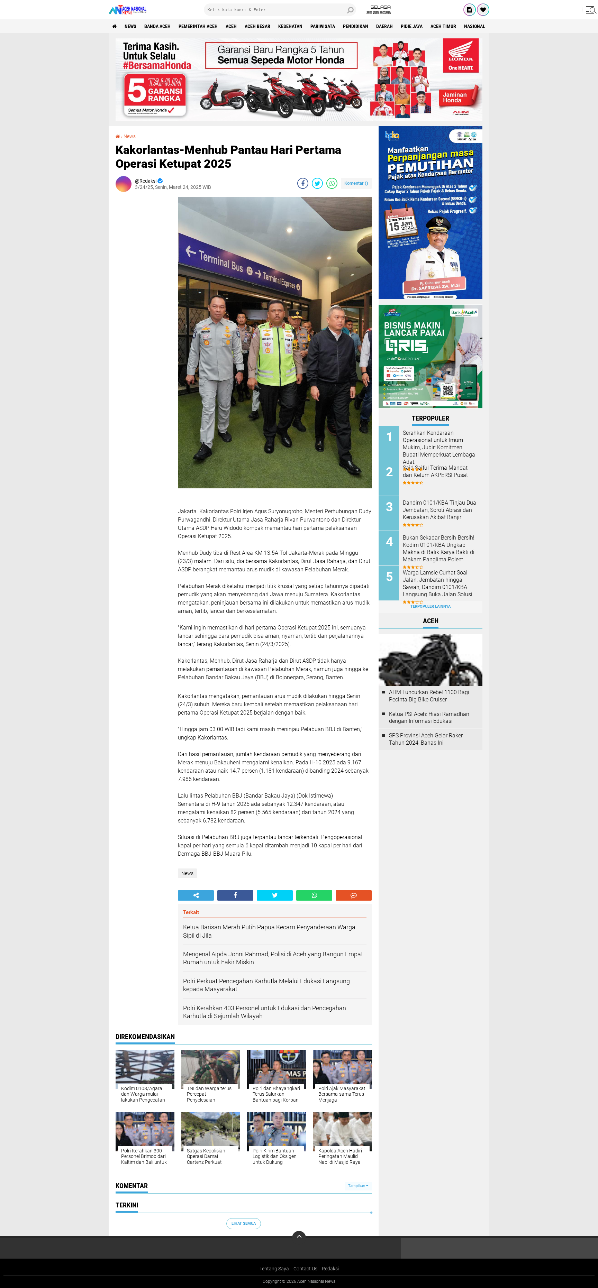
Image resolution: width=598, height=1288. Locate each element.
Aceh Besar (257, 26)
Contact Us (305, 1268)
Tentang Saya (274, 1268)
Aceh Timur (443, 26)
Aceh (231, 26)
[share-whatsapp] (331, 183)
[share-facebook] (302, 183)
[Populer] (483, 9)
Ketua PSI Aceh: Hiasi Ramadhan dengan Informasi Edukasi (429, 718)
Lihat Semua (244, 1223)
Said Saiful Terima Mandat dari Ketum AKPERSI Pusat (435, 471)
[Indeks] (469, 9)
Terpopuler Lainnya (430, 606)
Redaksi (330, 1268)
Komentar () (356, 183)
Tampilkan (357, 1186)
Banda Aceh (157, 26)
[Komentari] (354, 895)
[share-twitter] (317, 183)
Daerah (384, 26)
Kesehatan (290, 26)
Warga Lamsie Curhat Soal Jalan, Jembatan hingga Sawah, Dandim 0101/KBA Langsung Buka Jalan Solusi (437, 583)
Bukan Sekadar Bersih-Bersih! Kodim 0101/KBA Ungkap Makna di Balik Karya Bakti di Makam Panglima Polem (438, 548)
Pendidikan (355, 26)
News (130, 26)
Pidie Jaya (412, 26)
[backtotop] (299, 1238)
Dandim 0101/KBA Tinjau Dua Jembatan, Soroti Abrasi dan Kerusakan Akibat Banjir (439, 510)
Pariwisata (322, 26)
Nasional (474, 26)
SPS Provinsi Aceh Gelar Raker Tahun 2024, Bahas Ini (426, 739)
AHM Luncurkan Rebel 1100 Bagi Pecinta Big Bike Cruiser (429, 696)
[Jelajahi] (590, 9)
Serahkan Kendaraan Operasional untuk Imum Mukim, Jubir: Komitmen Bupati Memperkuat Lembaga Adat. (439, 447)
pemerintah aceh (198, 26)
